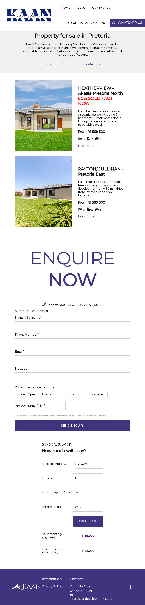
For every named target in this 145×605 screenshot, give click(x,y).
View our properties (59, 64)
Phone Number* (27, 334)
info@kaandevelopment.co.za (91, 598)
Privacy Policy (52, 586)
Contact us (92, 64)
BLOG (81, 7)
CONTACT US (101, 7)
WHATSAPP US (128, 23)
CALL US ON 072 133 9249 (87, 23)
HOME (65, 7)
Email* (19, 351)
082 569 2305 (56, 304)
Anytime (97, 394)
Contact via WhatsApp (87, 304)
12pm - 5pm (50, 394)
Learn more (86, 145)
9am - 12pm (27, 394)
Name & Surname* (28, 317)
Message (21, 368)
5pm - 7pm (73, 394)
